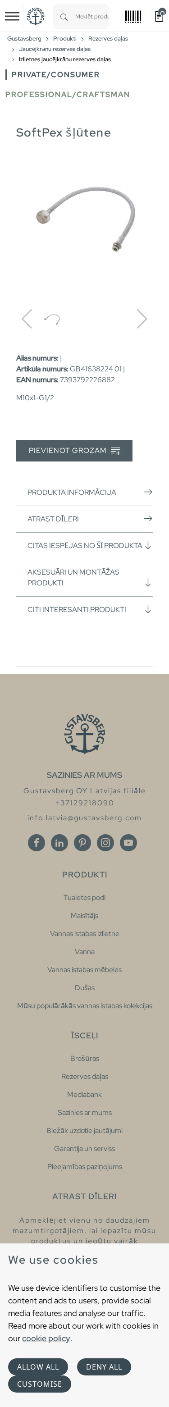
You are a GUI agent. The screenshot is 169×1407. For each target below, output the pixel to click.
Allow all (38, 1367)
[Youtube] (128, 842)
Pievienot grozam (69, 450)
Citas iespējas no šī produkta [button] (84, 545)
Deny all (104, 1367)
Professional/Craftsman (67, 94)
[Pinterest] (82, 842)
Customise (39, 1384)
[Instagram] (105, 842)
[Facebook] (36, 842)
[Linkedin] (59, 842)
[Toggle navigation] (12, 16)
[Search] (64, 16)
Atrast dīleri (53, 519)
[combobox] (92, 16)
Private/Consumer (56, 74)
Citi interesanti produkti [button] (76, 609)
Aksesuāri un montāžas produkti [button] (73, 577)
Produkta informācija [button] (71, 492)
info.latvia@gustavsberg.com (84, 817)
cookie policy (46, 1338)
